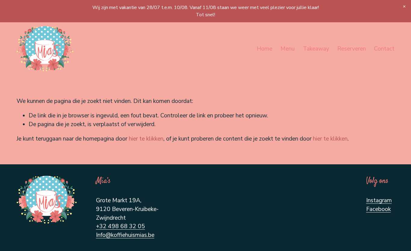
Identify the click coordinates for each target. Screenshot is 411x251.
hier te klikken (146, 139)
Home (264, 49)
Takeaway (316, 49)
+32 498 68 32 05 (120, 226)
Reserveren (351, 49)
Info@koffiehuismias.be (125, 235)
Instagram (379, 200)
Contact (384, 49)
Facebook (378, 209)
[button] (404, 6)
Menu (287, 49)
